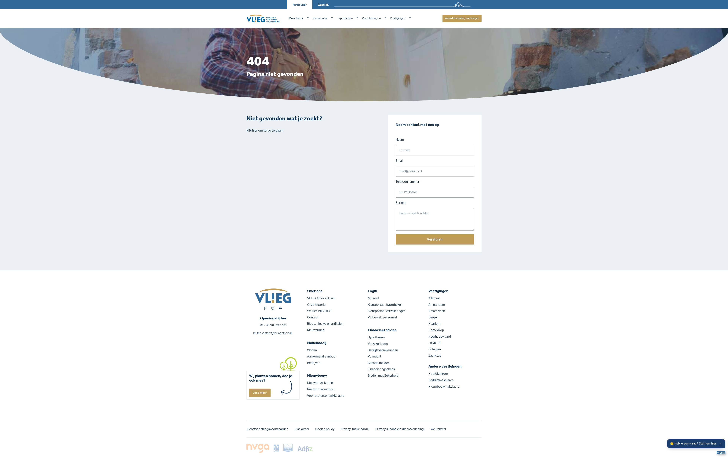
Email (399, 160)
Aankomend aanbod (321, 356)
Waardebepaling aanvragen (462, 18)
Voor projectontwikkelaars (325, 395)
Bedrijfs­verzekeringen (383, 350)
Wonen (312, 350)
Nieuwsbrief (315, 330)
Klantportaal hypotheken (385, 304)
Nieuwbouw (319, 18)
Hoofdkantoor (438, 373)
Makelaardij (296, 18)
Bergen (433, 317)
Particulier (300, 4)
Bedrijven (313, 363)
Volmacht (374, 356)
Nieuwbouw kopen (320, 382)
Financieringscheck (381, 369)
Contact (312, 317)
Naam (400, 139)
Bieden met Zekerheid (383, 375)
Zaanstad (435, 355)
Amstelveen (436, 311)
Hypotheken (345, 18)
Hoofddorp (436, 330)
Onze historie (316, 304)
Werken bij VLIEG (319, 311)
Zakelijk (323, 4)
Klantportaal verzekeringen (387, 311)
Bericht (401, 202)
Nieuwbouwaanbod (320, 389)
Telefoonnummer (407, 181)
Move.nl (373, 298)
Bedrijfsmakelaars (440, 380)
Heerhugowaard (439, 336)
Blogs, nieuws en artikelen (325, 323)
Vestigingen (398, 18)
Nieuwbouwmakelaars (443, 386)
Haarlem (434, 323)
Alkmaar (434, 298)
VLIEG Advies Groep (321, 298)
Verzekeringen (371, 18)
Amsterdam (436, 304)
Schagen (434, 349)
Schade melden (379, 363)
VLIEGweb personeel (382, 317)
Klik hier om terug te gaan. (264, 130)
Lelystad (434, 342)
